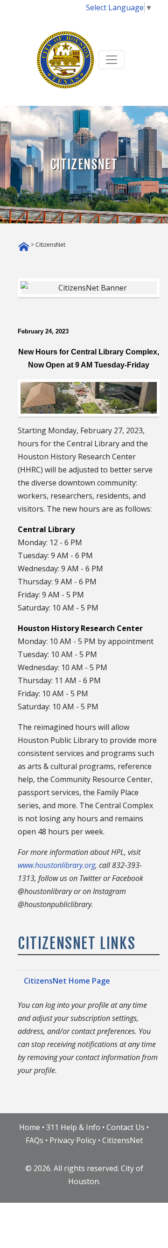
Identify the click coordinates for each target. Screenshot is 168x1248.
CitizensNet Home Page (67, 981)
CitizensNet (122, 1140)
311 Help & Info (73, 1127)
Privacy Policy (72, 1140)
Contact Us (125, 1127)
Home (29, 1127)
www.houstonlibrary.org (56, 865)
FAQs (34, 1140)
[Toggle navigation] (111, 59)
